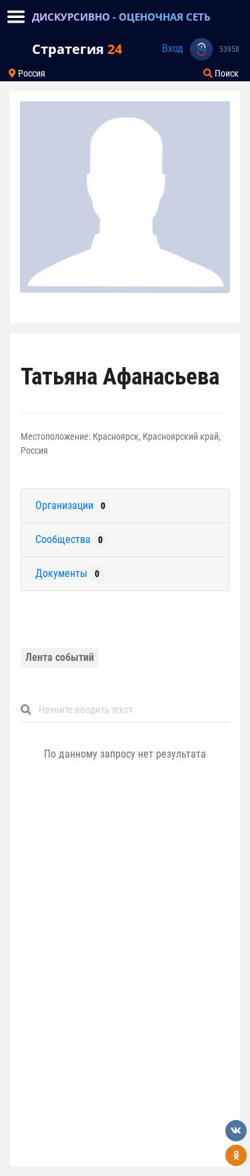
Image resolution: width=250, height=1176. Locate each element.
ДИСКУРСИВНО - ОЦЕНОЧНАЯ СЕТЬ (121, 16)
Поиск (226, 73)
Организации (70, 505)
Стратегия (77, 49)
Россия (30, 73)
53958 (229, 49)
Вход (172, 48)
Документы (67, 573)
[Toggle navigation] (16, 16)
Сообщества (69, 539)
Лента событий (59, 657)
